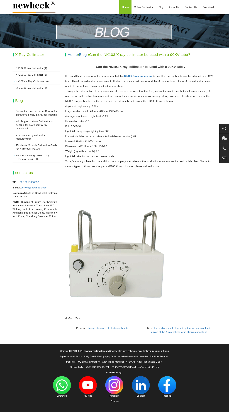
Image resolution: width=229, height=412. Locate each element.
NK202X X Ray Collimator (30, 81)
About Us (174, 7)
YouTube (87, 396)
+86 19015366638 (28, 182)
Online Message (114, 372)
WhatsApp (62, 396)
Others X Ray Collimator (29, 88)
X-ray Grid (130, 362)
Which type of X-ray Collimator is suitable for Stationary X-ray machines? (34, 125)
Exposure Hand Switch (71, 356)
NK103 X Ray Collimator (29, 74)
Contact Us (191, 7)
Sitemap (115, 401)
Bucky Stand (90, 356)
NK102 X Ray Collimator (29, 68)
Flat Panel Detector (159, 356)
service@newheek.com (34, 187)
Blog (161, 7)
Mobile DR (71, 362)
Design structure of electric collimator (108, 328)
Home (125, 7)
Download (208, 7)
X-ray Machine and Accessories (133, 356)
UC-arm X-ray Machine (89, 362)
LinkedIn (141, 396)
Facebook (167, 396)
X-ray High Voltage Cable (149, 362)
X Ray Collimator (143, 7)
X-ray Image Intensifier (113, 362)
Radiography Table (106, 356)
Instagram (114, 396)
